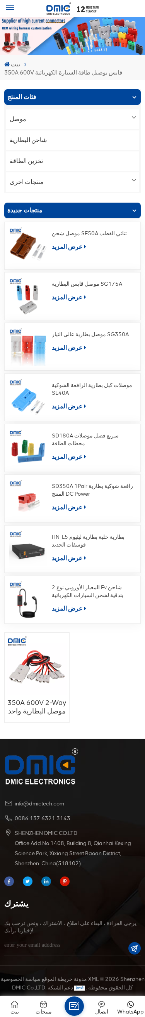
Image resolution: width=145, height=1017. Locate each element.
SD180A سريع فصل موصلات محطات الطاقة (85, 439)
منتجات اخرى (27, 182)
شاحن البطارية (28, 140)
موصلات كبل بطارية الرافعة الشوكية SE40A (92, 389)
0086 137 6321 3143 (42, 818)
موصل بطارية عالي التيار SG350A (90, 334)
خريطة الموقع (57, 979)
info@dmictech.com (39, 803)
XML (93, 979)
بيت (15, 64)
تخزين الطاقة (26, 161)
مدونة (80, 979)
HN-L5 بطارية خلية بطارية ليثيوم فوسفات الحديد (88, 541)
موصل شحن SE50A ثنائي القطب (89, 233)
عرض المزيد (67, 246)
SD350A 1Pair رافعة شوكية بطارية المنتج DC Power (92, 490)
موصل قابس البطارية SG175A (87, 284)
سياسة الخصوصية (21, 979)
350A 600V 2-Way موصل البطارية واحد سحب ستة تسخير (36, 706)
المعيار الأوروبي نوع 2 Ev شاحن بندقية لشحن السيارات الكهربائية (87, 591)
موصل (18, 119)
